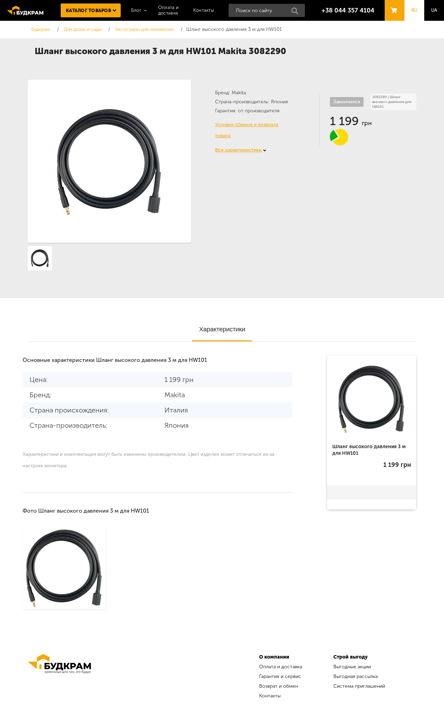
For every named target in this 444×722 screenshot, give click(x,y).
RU (414, 10)
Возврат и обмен (278, 686)
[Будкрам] (59, 677)
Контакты (203, 10)
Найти (296, 12)
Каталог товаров (88, 10)
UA (434, 10)
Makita (239, 93)
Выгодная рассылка (355, 676)
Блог (136, 10)
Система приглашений (359, 686)
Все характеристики (238, 150)
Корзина (393, 4)
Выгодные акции (352, 667)
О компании (274, 657)
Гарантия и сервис (280, 676)
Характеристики (222, 329)
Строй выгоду (350, 657)
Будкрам (25, 10)
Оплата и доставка (280, 667)
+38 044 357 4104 (348, 10)
